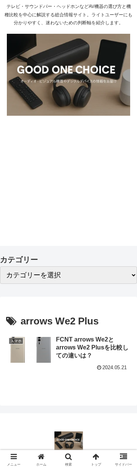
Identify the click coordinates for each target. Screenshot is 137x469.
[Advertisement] (68, 186)
